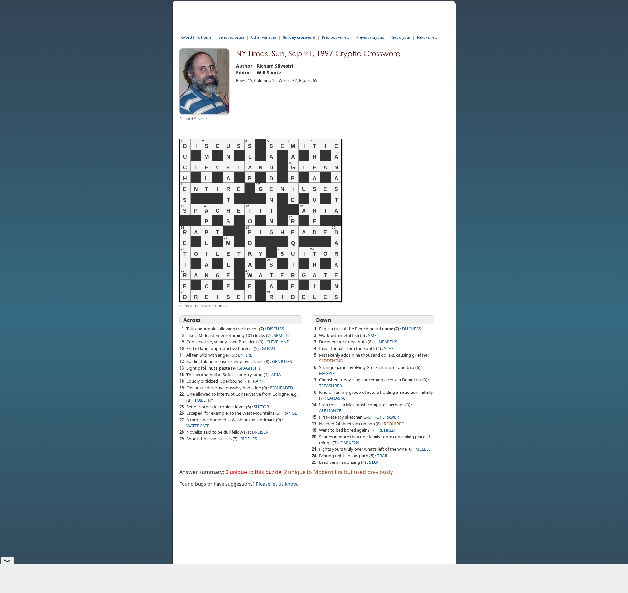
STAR (373, 462)
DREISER (260, 432)
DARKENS (349, 442)
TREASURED (330, 386)
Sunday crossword (299, 37)
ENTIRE (245, 355)
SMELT (374, 335)
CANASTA (336, 398)
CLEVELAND (277, 342)
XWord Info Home (196, 37)
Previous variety (336, 37)
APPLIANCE (330, 410)
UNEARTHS (386, 342)
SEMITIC (282, 335)
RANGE (290, 413)
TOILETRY (203, 400)
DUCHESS (411, 329)
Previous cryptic (370, 37)
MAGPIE (327, 373)
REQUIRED (394, 424)
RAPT (258, 381)
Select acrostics (231, 37)
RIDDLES (248, 439)
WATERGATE (197, 425)
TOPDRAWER (386, 417)
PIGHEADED (281, 388)
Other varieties (263, 37)
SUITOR (261, 407)
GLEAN (268, 348)
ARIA (276, 374)
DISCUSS (275, 329)
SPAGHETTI (249, 368)
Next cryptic (400, 37)
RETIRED (386, 430)
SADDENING (331, 361)
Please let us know (276, 483)
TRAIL (382, 456)
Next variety (427, 37)
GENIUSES (282, 361)
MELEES (423, 449)
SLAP (389, 348)
